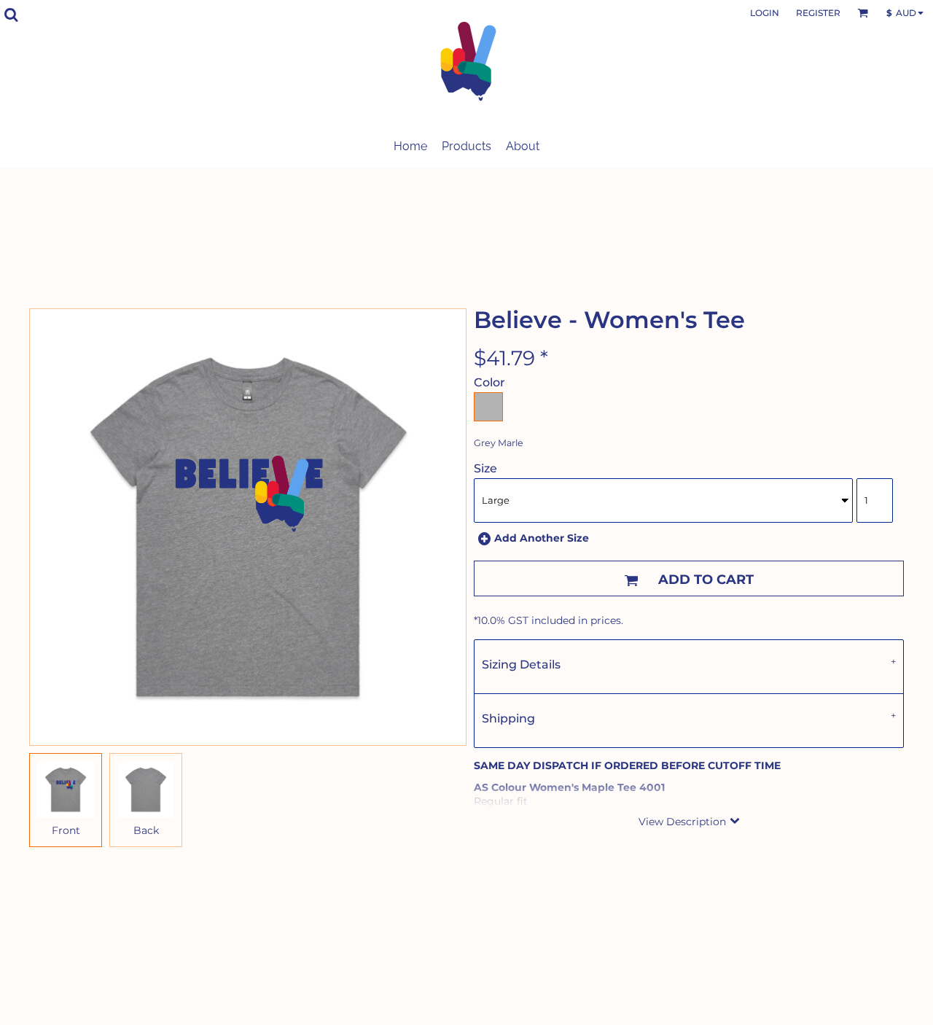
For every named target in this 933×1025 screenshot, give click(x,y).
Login (764, 12)
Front (66, 830)
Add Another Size (541, 538)
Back (146, 830)
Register (818, 12)
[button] (11, 14)
